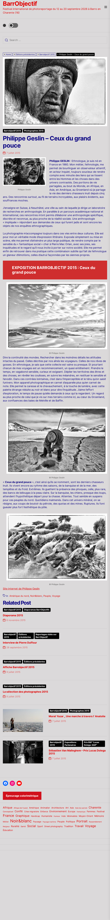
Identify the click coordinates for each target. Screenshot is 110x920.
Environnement (58, 811)
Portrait (82, 821)
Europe (71, 811)
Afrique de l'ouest (21, 808)
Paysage (37, 821)
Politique (70, 821)
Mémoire (99, 816)
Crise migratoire (31, 811)
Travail (79, 826)
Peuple (47, 595)
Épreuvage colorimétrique (22, 795)
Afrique (7, 807)
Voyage (56, 595)
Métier (6, 822)
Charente (95, 807)
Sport (40, 826)
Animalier (45, 807)
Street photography (53, 826)
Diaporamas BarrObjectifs (36, 610)
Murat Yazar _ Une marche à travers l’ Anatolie (77, 716)
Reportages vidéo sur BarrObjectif (46, 635)
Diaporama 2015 (13, 615)
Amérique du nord (19, 595)
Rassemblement (95, 822)
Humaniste (46, 816)
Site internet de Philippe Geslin (21, 588)
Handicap (35, 816)
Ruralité (15, 826)
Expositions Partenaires (70, 743)
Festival (101, 811)
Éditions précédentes (25, 635)
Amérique (34, 807)
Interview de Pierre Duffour (20, 642)
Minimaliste (72, 816)
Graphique (22, 816)
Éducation (8, 830)
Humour (57, 816)
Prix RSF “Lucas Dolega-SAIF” (91, 743)
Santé (23, 826)
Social (31, 826)
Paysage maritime (49, 822)
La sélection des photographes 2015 (25, 691)
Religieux (6, 827)
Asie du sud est (81, 808)
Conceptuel (8, 811)
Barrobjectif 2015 (12, 131)
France (8, 816)
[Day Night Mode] (10, 25)
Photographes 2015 (34, 131)
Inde (63, 816)
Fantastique (81, 812)
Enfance (44, 811)
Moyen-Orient (86, 816)
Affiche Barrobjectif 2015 (19, 667)
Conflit (19, 811)
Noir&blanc (36, 595)
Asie (72, 808)
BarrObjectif (20, 3)
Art (66, 808)
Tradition (68, 826)
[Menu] (105, 7)
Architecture (57, 807)
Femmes (91, 811)
